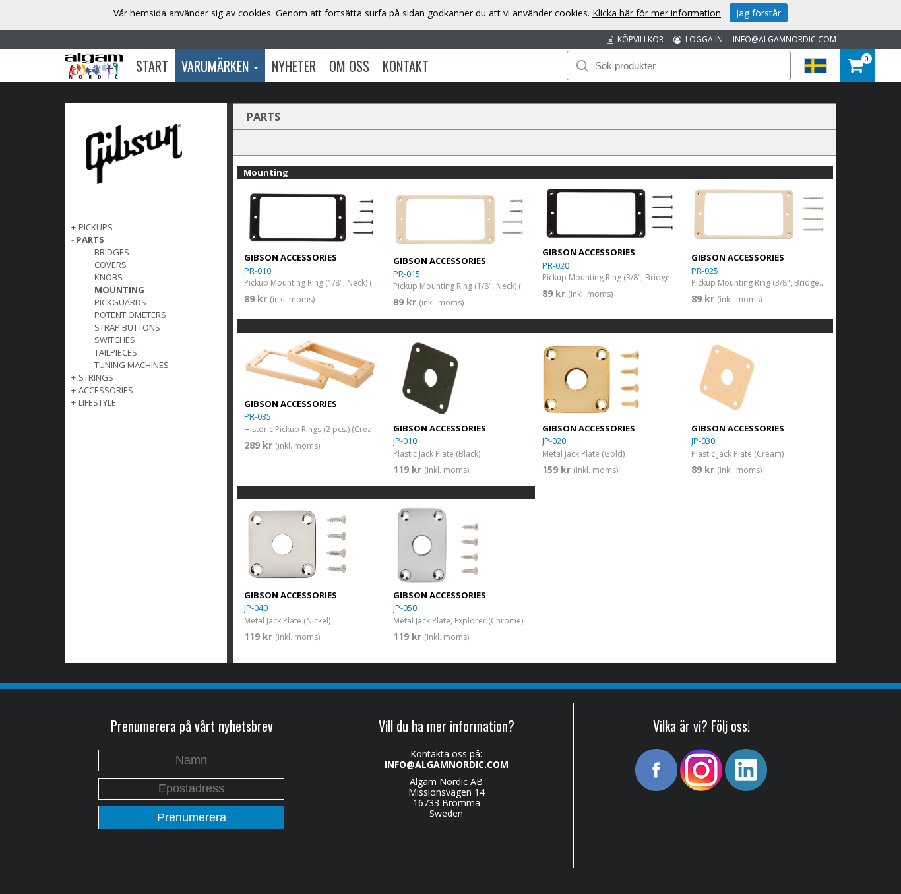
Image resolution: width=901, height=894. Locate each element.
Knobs (108, 277)
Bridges (111, 252)
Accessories (105, 390)
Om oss (349, 66)
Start (152, 66)
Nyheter (294, 66)
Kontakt (406, 66)
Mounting (119, 290)
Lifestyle (97, 402)
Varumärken (216, 66)
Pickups (95, 227)
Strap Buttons (127, 327)
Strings (95, 377)
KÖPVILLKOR (638, 39)
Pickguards (120, 302)
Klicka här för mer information (656, 13)
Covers (110, 265)
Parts (90, 239)
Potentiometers (130, 315)
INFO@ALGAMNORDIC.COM (784, 39)
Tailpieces (115, 352)
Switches (114, 340)
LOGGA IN (702, 39)
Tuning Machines (131, 365)
